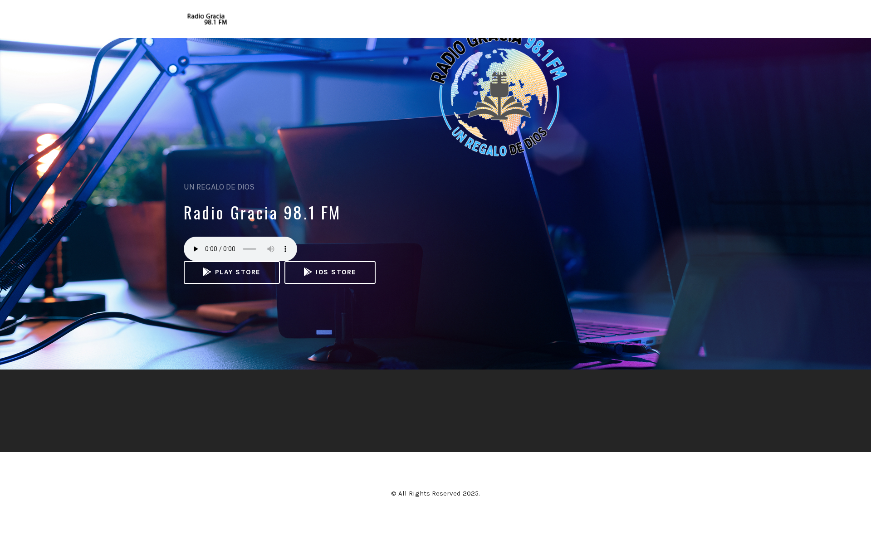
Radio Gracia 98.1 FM (262, 212)
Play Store (236, 272)
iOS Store (335, 272)
